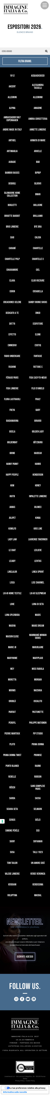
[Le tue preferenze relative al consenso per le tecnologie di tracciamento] (2, 821)
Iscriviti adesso (25, 956)
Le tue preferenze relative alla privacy (27, 1088)
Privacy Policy (20, 1081)
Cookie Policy (30, 1081)
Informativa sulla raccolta (15, 1092)
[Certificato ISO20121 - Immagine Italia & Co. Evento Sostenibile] (25, 1067)
